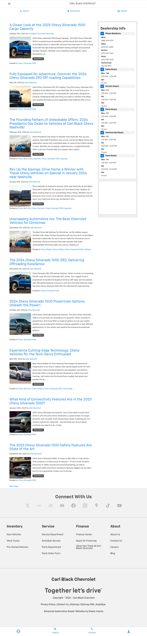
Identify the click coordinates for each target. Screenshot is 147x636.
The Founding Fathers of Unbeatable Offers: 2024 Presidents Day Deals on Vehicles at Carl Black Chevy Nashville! (51, 123)
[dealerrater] (50, 505)
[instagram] (85, 505)
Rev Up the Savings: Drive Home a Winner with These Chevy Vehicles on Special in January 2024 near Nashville (48, 173)
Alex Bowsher (31, 83)
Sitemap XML (87, 604)
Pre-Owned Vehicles (17, 547)
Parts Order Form (51, 553)
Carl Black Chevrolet (83, 598)
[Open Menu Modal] (9, 3)
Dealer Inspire (96, 611)
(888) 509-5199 (107, 41)
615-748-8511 (106, 66)
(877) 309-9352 (107, 53)
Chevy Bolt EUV (24, 208)
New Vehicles (14, 534)
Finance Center (84, 534)
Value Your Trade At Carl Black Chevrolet (88, 547)
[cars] (39, 505)
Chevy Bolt (22, 159)
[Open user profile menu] (128, 631)
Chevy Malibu (58, 249)
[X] (27, 505)
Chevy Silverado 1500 (27, 63)
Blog (112, 553)
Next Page (13, 486)
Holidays (87, 249)
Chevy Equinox (34, 159)
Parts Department (51, 547)
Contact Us (116, 541)
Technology (68, 389)
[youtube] (119, 505)
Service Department (52, 534)
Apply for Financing (86, 541)
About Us (115, 534)
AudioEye (101, 604)
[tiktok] (108, 505)
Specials (64, 159)
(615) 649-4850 (107, 47)
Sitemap (74, 604)
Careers (114, 547)
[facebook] (73, 505)
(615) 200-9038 (107, 60)
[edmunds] (62, 505)
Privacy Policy (48, 604)
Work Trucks (13, 541)
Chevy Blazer (46, 249)
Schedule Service (51, 541)
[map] (96, 505)
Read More (38, 59)
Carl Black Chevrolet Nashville (41, 34)
